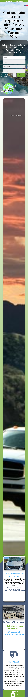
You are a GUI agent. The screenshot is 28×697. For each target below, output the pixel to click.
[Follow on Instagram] (27, 5)
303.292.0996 (9, 1)
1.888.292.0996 (19, 1)
